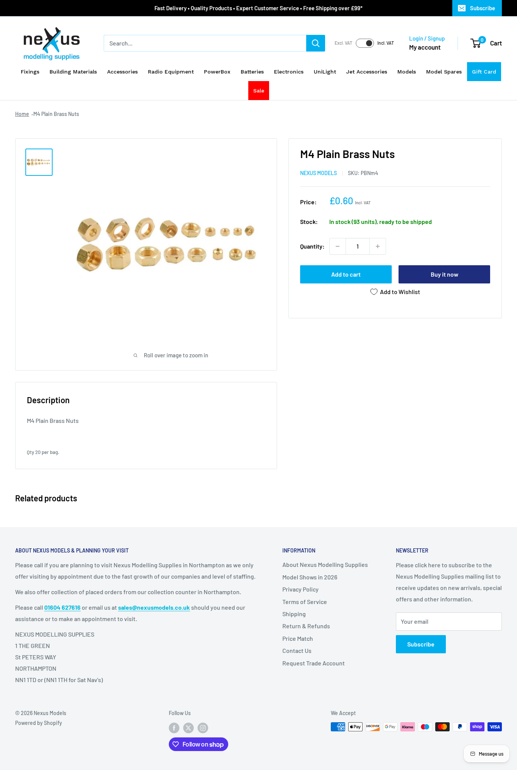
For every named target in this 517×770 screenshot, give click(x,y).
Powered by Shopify (38, 723)
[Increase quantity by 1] (378, 246)
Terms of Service (304, 601)
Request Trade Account (313, 663)
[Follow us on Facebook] (174, 727)
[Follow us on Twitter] (188, 727)
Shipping (294, 613)
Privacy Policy (300, 589)
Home (22, 114)
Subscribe (482, 8)
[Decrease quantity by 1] (338, 246)
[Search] (315, 43)
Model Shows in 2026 (309, 577)
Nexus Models (318, 173)
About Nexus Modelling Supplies (325, 564)
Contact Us (296, 650)
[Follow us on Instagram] (203, 727)
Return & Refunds (306, 625)
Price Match (297, 638)
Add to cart (346, 274)
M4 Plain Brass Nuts (56, 114)
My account (425, 47)
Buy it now (444, 274)
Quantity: (312, 246)
